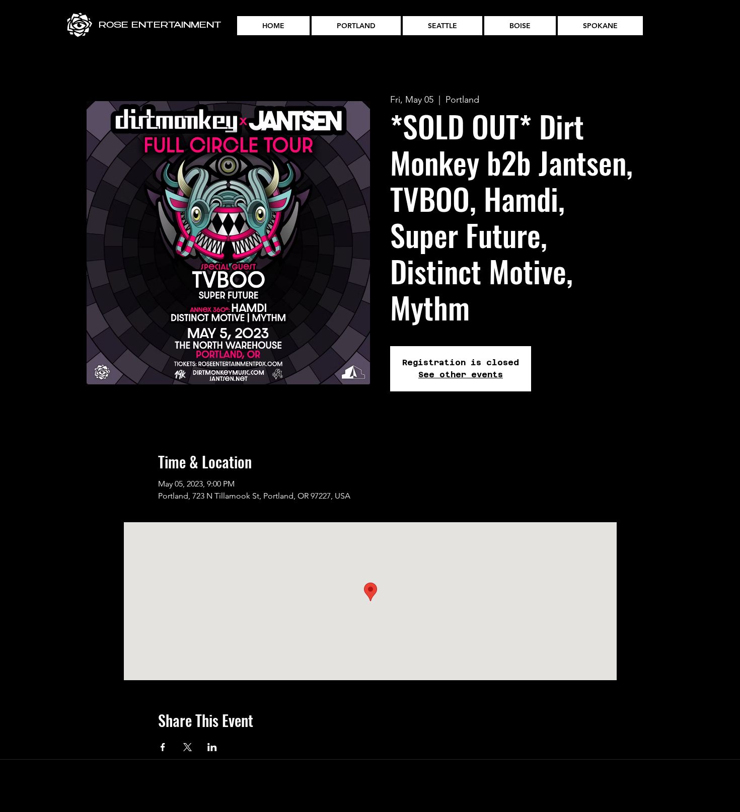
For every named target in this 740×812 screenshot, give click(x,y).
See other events (460, 374)
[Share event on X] (187, 747)
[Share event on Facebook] (163, 747)
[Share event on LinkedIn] (212, 747)
